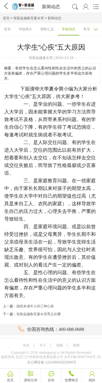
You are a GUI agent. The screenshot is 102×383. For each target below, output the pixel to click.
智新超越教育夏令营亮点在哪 (38, 314)
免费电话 (71, 380)
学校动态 (68, 29)
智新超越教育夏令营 (28, 18)
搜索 (76, 345)
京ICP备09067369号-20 (82, 357)
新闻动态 (54, 18)
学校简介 (25, 29)
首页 (6, 18)
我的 (91, 380)
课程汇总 (47, 29)
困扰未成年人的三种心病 (35, 306)
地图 (59, 345)
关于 (42, 345)
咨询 (51, 380)
